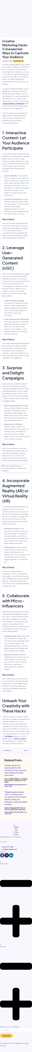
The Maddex (8, 736)
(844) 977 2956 (19, 739)
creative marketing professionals (13, 103)
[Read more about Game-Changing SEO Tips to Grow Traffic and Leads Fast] (16, 798)
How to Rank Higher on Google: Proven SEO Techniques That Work (16, 780)
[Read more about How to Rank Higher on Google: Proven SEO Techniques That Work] (16, 770)
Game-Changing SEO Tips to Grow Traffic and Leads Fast (14, 808)
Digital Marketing (18, 61)
